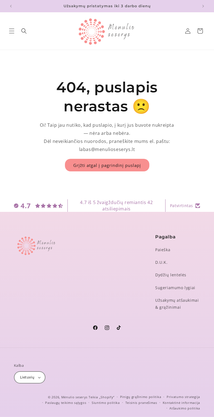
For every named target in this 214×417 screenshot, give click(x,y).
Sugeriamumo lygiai (175, 287)
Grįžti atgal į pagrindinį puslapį (107, 165)
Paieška (162, 249)
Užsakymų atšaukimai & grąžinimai (177, 304)
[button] (12, 31)
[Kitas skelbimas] (203, 6)
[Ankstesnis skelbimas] (11, 6)
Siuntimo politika (106, 403)
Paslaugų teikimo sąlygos (65, 403)
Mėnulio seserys (74, 397)
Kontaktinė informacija (181, 403)
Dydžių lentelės (170, 274)
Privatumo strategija (183, 397)
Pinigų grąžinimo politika (140, 397)
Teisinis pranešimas (141, 403)
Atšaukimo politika (184, 408)
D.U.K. (161, 262)
